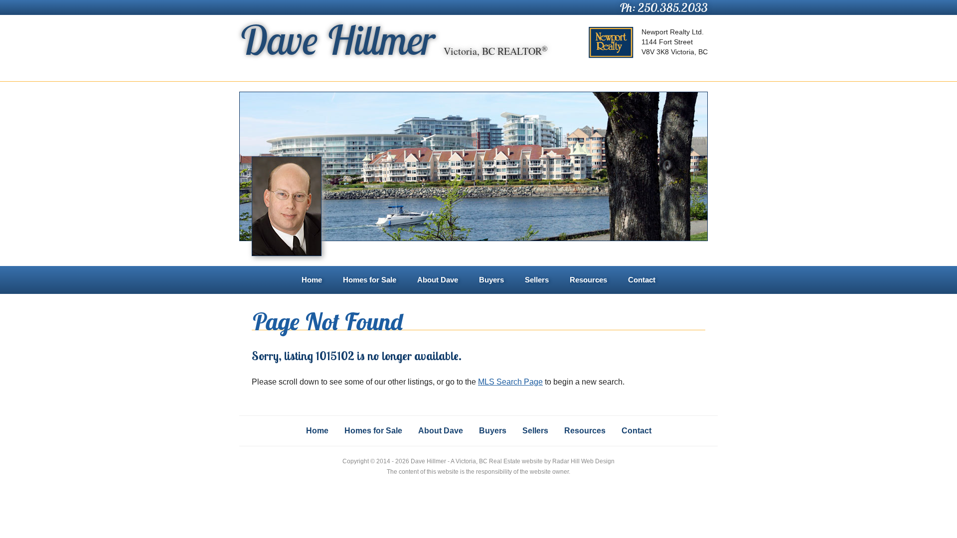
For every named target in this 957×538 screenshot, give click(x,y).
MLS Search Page (510, 382)
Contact (641, 279)
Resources (588, 279)
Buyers (491, 279)
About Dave (437, 279)
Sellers (537, 279)
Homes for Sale (369, 279)
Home (312, 279)
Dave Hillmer (393, 40)
